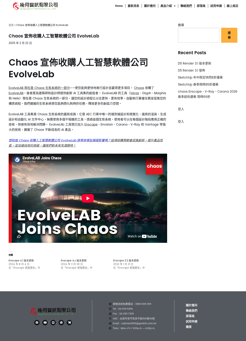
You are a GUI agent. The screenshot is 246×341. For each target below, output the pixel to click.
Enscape (91, 124)
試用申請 (216, 6)
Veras (134, 93)
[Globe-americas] (61, 322)
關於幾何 (150, 6)
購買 (189, 327)
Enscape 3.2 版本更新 (126, 260)
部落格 (201, 6)
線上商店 (232, 6)
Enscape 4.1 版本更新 (21, 260)
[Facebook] (37, 322)
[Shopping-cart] (69, 322)
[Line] (53, 322)
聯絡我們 (186, 6)
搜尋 (181, 25)
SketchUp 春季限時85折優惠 (198, 84)
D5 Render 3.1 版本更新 (194, 63)
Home (119, 6)
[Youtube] (45, 322)
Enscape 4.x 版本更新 (74, 260)
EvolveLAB (16, 93)
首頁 (11, 25)
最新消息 (133, 6)
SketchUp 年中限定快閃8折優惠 (200, 77)
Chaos (139, 88)
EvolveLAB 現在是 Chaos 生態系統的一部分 (39, 88)
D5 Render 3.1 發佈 (191, 70)
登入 (181, 109)
